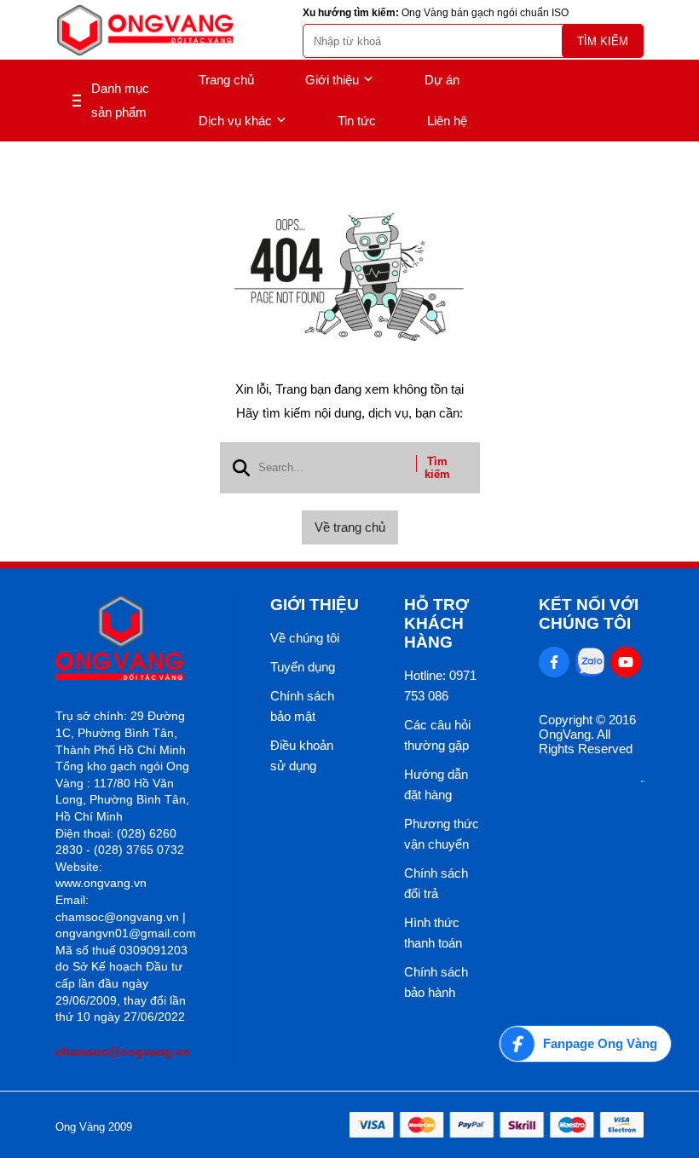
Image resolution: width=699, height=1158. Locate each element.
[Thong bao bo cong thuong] (643, 777)
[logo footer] (125, 639)
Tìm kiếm (602, 41)
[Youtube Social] (625, 662)
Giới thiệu (332, 79)
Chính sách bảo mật (302, 705)
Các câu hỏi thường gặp (437, 734)
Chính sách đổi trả (436, 883)
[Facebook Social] (554, 662)
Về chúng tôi (304, 638)
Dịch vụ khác (235, 120)
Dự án (442, 79)
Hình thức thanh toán (433, 932)
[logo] (144, 30)
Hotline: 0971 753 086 (440, 685)
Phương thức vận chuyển (441, 833)
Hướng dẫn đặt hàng (436, 784)
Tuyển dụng (302, 667)
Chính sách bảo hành (436, 982)
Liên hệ (447, 120)
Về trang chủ (350, 527)
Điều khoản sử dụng (301, 755)
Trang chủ (226, 79)
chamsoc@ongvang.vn (122, 1051)
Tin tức (357, 120)
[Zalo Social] (590, 662)
